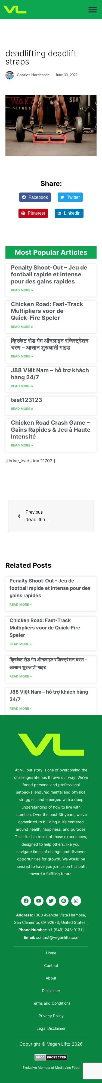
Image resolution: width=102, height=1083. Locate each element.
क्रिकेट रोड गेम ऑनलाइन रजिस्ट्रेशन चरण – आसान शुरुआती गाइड (49, 344)
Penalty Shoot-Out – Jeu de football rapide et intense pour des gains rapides (49, 274)
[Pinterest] (64, 901)
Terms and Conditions (51, 1003)
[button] (93, 9)
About (51, 978)
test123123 (26, 399)
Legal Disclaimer (51, 1028)
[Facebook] (26, 901)
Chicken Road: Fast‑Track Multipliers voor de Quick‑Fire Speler (47, 311)
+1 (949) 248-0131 (65, 929)
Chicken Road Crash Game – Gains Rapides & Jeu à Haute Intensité (51, 429)
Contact (51, 965)
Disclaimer (51, 990)
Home (51, 953)
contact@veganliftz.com (57, 937)
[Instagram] (76, 901)
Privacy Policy (51, 1015)
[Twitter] (51, 901)
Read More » (22, 290)
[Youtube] (39, 901)
